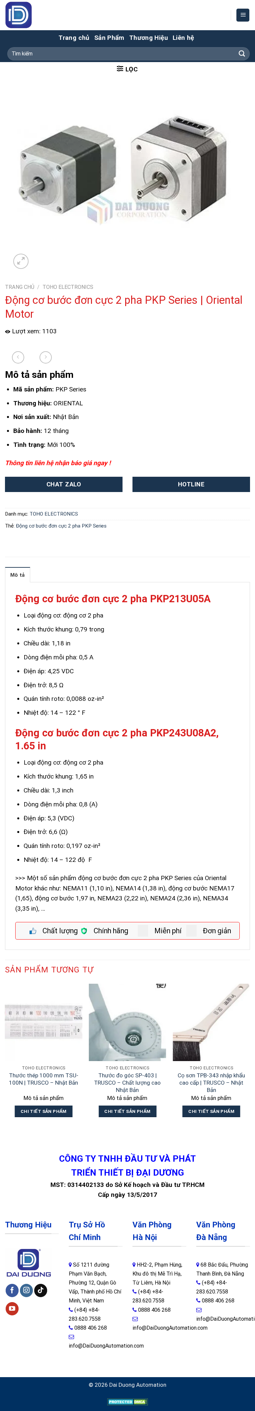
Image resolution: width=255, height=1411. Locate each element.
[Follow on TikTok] (40, 1290)
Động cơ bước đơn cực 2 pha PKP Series (61, 526)
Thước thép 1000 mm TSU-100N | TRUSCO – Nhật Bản (43, 1079)
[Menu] (242, 15)
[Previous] (5, 1057)
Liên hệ (183, 38)
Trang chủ (73, 38)
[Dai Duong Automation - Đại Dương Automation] (34, 15)
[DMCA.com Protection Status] (127, 1401)
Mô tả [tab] (17, 575)
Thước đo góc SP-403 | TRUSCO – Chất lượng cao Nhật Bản (127, 1083)
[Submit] (242, 53)
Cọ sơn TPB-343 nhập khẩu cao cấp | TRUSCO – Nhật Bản (211, 1083)
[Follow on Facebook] (12, 1290)
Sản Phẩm (109, 38)
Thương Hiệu (148, 38)
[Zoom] (21, 261)
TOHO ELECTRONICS (67, 287)
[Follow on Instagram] (26, 1290)
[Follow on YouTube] (12, 1308)
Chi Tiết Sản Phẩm (44, 1111)
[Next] (250, 1057)
